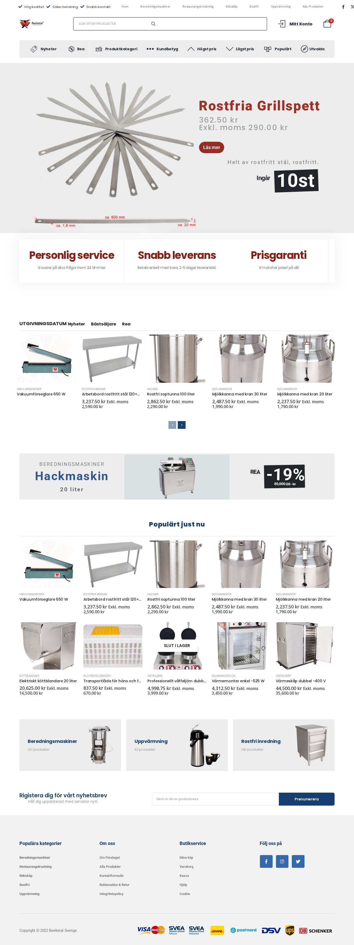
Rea (126, 324)
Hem (125, 6)
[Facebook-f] (266, 861)
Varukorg (186, 867)
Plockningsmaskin (97, 676)
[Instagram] (282, 861)
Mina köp (186, 857)
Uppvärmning (281, 6)
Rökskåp (232, 6)
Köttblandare (29, 676)
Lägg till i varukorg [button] (133, 343)
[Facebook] (343, 6)
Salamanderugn (224, 676)
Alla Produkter (313, 6)
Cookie (185, 894)
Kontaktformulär (112, 876)
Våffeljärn (154, 676)
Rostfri (254, 6)
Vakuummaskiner (29, 389)
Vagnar (152, 389)
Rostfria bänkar (93, 389)
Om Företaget (110, 857)
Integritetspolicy (111, 894)
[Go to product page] (47, 359)
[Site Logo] (32, 23)
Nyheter (76, 324)
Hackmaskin (72, 476)
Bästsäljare (103, 324)
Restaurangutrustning (198, 6)
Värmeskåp (283, 676)
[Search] (153, 24)
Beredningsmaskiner (155, 6)
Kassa (184, 876)
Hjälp (183, 885)
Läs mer (68, 343)
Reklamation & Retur (115, 885)
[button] (20, 148)
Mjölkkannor (222, 389)
